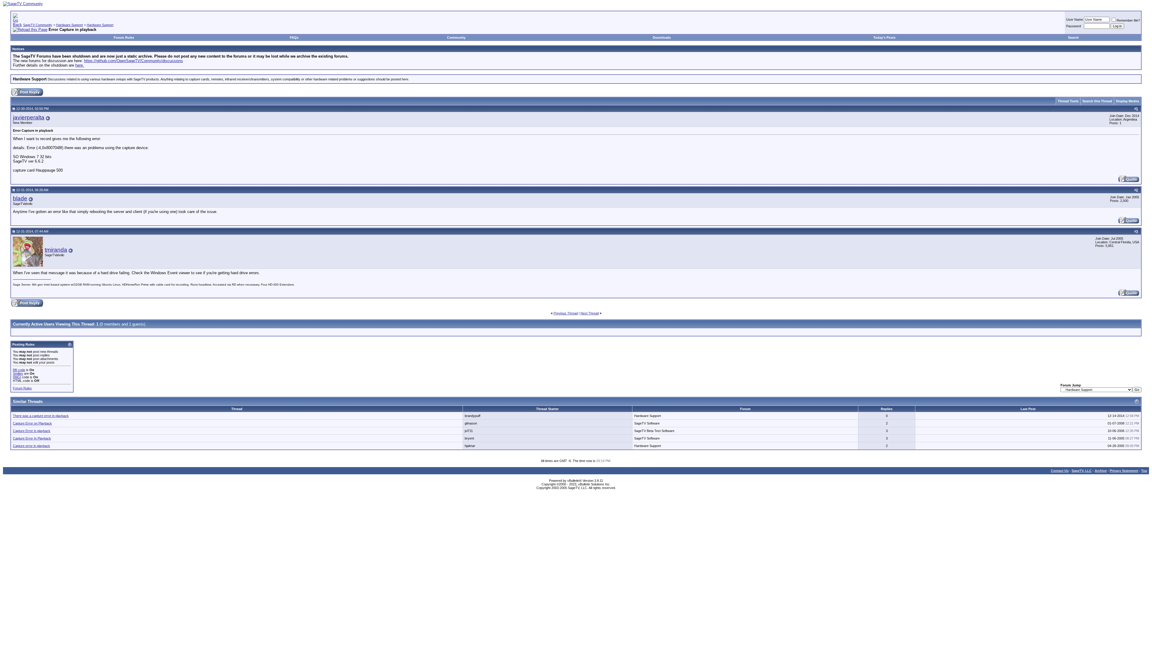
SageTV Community (37, 25)
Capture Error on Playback (32, 423)
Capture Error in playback (31, 431)
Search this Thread (1097, 101)
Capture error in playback (31, 446)
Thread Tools (1068, 101)
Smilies (18, 373)
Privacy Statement (1124, 470)
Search (1073, 37)
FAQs (294, 37)
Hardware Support (69, 25)
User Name (1074, 19)
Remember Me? (1128, 20)
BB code (19, 370)
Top (1144, 470)
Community (456, 37)
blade (20, 198)
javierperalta (28, 117)
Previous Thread (566, 313)
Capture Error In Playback (32, 438)
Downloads (662, 37)
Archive (1101, 470)
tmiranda (56, 250)
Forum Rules (124, 37)
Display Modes (1127, 101)
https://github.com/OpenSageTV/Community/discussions (133, 60)
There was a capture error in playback (41, 416)
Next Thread (589, 313)
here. (79, 65)
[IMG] (17, 377)
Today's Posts (884, 37)
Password (1073, 26)
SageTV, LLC (1082, 470)
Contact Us (1060, 470)
